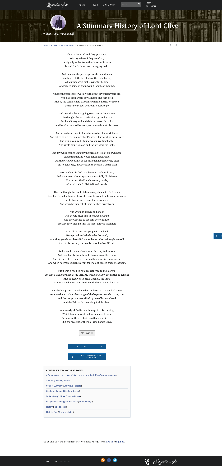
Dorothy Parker (63, 380)
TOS (55, 461)
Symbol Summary (54, 386)
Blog (95, 5)
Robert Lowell (60, 407)
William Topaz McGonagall (62, 45)
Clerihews (50, 391)
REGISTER (152, 6)
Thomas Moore (73, 396)
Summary (50, 380)
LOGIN (150, 3)
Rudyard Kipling (66, 412)
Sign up (120, 441)
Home (46, 45)
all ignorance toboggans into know (62, 401)
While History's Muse (55, 396)
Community (109, 5)
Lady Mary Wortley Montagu (103, 375)
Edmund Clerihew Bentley (67, 391)
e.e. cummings (85, 401)
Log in (109, 441)
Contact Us (65, 461)
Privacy (47, 461)
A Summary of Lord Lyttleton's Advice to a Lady (67, 375)
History (49, 407)
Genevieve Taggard (72, 386)
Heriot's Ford (52, 412)
